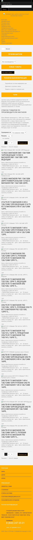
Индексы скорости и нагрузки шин (14, 89)
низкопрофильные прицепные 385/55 (11, 105)
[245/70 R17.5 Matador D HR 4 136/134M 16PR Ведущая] (16, 352)
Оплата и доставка (6, 43)
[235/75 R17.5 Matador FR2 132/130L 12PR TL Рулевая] (16, 301)
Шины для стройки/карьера (8, 30)
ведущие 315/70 (6, 101)
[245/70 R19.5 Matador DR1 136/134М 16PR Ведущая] (16, 402)
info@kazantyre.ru (15, 527)
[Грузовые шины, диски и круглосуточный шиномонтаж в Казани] (16, 15)
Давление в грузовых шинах (13, 86)
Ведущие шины (5, 25)
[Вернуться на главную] (3, 49)
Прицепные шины (6, 26)
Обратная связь (5, 3)
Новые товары (15, 67)
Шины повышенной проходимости (10, 31)
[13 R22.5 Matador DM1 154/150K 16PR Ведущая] (16, 150)
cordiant (9, 103)
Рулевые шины (5, 23)
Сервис (3, 41)
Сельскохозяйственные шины (9, 38)
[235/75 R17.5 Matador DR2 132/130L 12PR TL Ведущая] (16, 275)
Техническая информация (15, 78)
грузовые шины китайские (8, 100)
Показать (4, 136)
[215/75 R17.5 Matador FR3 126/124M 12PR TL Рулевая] (16, 250)
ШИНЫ (3, 471)
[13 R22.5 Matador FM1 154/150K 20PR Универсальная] (16, 175)
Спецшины (4, 35)
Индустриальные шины (7, 36)
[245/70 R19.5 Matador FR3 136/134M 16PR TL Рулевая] (16, 426)
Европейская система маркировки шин (16, 83)
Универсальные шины (7, 28)
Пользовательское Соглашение (10, 500)
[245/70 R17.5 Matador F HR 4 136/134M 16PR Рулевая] (16, 376)
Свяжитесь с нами (6, 486)
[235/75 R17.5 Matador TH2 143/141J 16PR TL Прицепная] (16, 327)
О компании (4, 489)
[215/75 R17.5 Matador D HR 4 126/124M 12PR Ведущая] (16, 198)
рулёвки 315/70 (15, 101)
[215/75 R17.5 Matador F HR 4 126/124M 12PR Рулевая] (16, 224)
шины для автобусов (17, 103)
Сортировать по (6, 132)
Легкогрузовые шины (7, 33)
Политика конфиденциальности (10, 496)
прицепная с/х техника (13, 106)
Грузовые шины (5, 21)
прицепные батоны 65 (22, 100)
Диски (3, 40)
